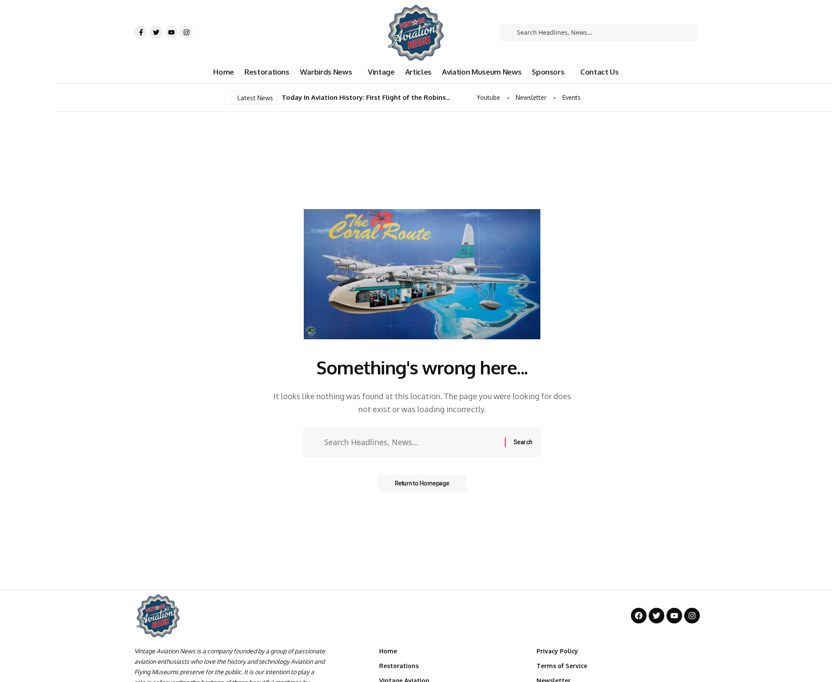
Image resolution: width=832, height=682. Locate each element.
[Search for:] (411, 442)
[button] (463, 98)
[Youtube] (171, 32)
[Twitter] (156, 32)
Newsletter (531, 98)
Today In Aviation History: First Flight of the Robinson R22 (366, 97)
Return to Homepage (422, 483)
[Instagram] (186, 32)
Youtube (488, 98)
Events (571, 98)
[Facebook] (639, 615)
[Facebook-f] (140, 32)
